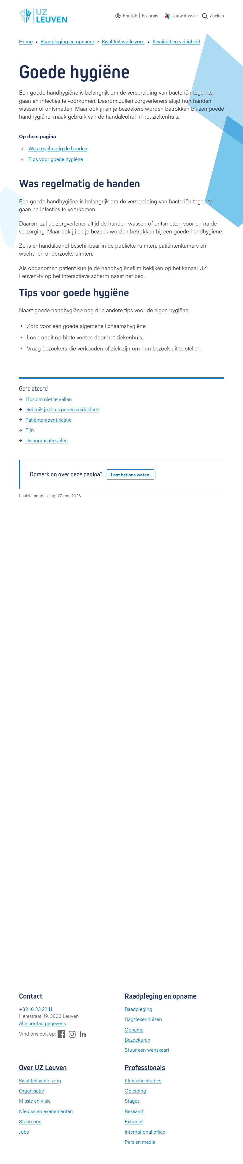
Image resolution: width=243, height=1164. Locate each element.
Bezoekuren (137, 1039)
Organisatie (31, 1090)
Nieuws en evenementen (46, 1111)
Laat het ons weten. (130, 474)
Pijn (29, 429)
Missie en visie (35, 1100)
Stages (132, 1100)
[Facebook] (61, 1034)
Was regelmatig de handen (57, 148)
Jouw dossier (185, 16)
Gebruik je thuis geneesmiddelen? (62, 409)
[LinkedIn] (83, 1034)
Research (135, 1111)
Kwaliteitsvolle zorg (40, 1080)
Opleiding (135, 1090)
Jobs (24, 1131)
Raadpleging (138, 1008)
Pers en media (140, 1141)
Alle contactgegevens (42, 1023)
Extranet (134, 1121)
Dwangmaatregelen (46, 440)
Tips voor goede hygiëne (55, 159)
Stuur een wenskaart (147, 1049)
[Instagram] (72, 1034)
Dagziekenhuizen (143, 1019)
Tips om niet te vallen (48, 399)
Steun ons (30, 1121)
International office (145, 1131)
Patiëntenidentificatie (48, 419)
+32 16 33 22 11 (35, 1008)
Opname (134, 1029)
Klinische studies (143, 1080)
